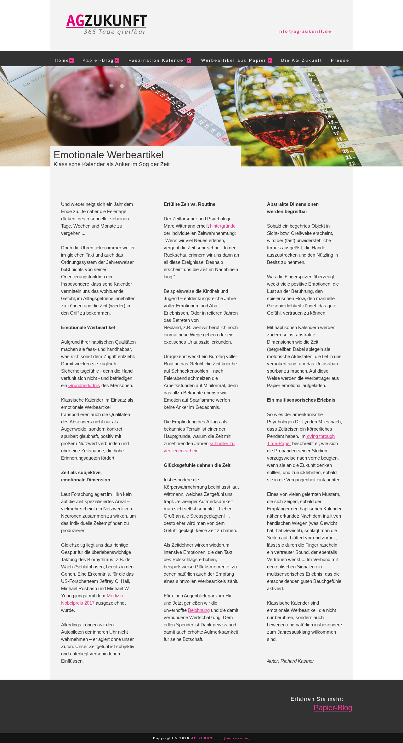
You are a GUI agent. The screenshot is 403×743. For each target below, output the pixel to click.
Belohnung (199, 610)
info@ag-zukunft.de (304, 31)
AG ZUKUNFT (204, 738)
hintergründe (222, 226)
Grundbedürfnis (84, 385)
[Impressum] (237, 738)
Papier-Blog (333, 707)
